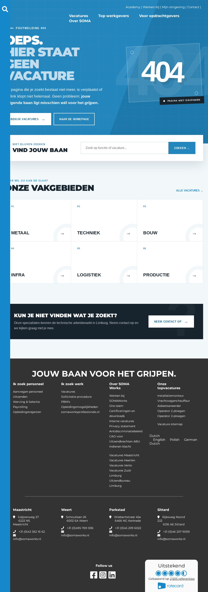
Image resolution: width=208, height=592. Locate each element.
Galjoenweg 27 (26, 520)
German (191, 440)
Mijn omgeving (173, 7)
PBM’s (65, 402)
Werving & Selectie (26, 402)
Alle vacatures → (189, 190)
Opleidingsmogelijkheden (79, 407)
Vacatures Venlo (120, 465)
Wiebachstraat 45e (127, 518)
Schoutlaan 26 (76, 518)
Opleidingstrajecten (27, 412)
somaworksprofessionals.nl (80, 412)
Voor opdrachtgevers (159, 16)
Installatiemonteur (170, 396)
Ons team (116, 406)
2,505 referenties (182, 579)
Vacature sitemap (169, 424)
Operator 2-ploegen (171, 416)
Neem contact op (171, 321)
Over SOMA (80, 21)
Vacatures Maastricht (124, 455)
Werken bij (151, 7)
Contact (193, 7)
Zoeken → (182, 148)
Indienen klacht (120, 446)
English (159, 440)
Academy (133, 7)
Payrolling (20, 407)
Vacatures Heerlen (122, 460)
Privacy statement (122, 426)
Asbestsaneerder (169, 406)
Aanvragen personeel (28, 391)
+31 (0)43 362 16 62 (32, 531)
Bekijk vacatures (28, 119)
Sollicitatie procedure (76, 397)
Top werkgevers (113, 16)
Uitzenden (20, 397)
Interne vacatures (121, 421)
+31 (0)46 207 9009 (176, 531)
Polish (175, 440)
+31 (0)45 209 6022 (128, 528)
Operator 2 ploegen (171, 411)
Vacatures (78, 16)
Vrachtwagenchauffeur (173, 401)
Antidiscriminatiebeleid (125, 431)
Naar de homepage (74, 119)
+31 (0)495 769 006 (80, 528)
